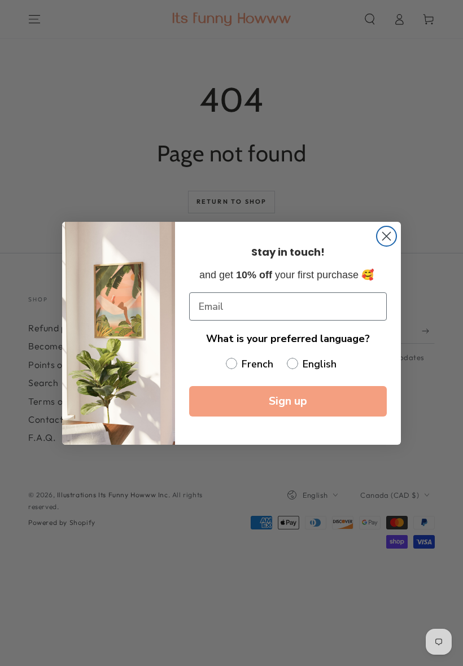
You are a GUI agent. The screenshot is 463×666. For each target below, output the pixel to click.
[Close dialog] (386, 236)
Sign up (288, 401)
